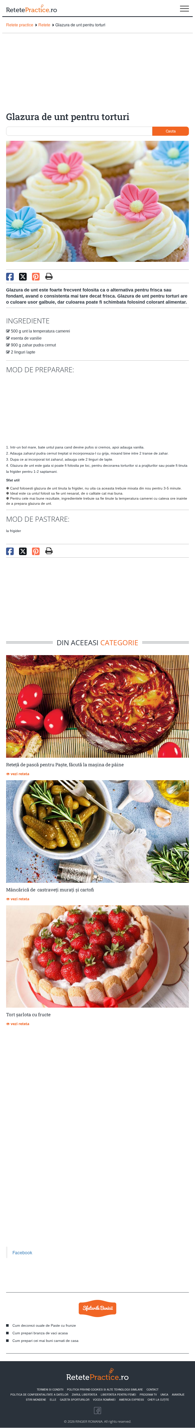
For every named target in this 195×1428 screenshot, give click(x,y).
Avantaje (178, 1394)
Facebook (22, 1252)
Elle (53, 1399)
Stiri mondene (36, 1399)
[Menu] (184, 8)
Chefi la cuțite (158, 1399)
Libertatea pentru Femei (118, 1394)
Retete (44, 25)
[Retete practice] (31, 8)
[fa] (49, 276)
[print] (49, 551)
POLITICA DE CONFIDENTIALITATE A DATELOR (39, 1394)
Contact (152, 1389)
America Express (131, 1399)
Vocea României (104, 1399)
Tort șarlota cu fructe (28, 1014)
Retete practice (19, 25)
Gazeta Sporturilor (74, 1399)
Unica (164, 1394)
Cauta (171, 130)
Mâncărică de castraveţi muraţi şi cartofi (50, 890)
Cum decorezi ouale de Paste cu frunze (44, 1325)
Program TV (148, 1394)
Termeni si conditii (50, 1389)
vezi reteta (19, 773)
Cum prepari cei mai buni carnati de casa (45, 1341)
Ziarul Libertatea (84, 1394)
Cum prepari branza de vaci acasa (40, 1333)
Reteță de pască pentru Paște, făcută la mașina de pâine (65, 764)
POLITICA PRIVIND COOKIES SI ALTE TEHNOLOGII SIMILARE (105, 1389)
